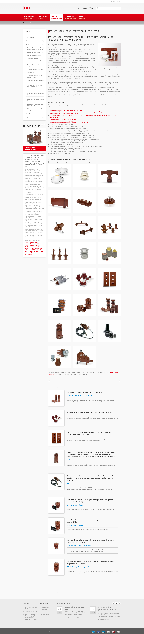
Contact (82, 17)
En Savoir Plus (68, 621)
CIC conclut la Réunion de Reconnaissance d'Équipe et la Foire (107, 609)
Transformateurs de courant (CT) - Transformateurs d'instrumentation (35, 48)
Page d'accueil (29, 17)
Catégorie (32, 22)
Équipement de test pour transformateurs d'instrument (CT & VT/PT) (35, 60)
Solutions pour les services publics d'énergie (35, 109)
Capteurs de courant (31, 90)
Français (118, 1)
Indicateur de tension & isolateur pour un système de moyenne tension (69, 122)
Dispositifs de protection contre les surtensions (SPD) (35, 105)
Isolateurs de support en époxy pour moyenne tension (86, 392)
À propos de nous (42, 17)
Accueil (26, 22)
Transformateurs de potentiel (32, 243)
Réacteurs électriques (30, 246)
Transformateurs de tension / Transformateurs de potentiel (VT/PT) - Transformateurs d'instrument (35, 54)
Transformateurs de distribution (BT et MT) (35, 65)
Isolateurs (32, 253)
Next (42, 124)
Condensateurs (39, 246)
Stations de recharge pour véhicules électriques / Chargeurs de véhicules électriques (35, 99)
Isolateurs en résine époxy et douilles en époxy (35, 81)
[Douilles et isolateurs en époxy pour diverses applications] (109, 54)
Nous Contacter (28, 254)
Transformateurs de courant (31, 242)
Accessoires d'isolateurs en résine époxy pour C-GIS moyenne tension (69, 121)
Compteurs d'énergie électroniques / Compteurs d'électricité (35, 94)
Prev (44, 124)
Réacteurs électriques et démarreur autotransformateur (35, 76)
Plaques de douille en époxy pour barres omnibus (63, 119)
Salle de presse (70, 17)
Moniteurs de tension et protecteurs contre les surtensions (35, 86)
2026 (60, 612)
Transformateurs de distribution (32, 245)
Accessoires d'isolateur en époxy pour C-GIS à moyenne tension (89, 412)
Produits (56, 17)
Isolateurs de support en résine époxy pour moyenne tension (66, 110)
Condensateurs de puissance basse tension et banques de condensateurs (35, 71)
